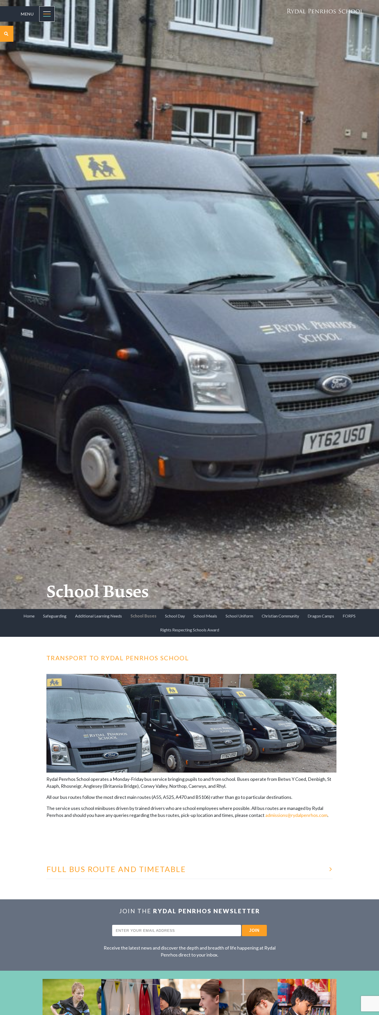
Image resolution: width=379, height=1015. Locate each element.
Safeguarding (55, 615)
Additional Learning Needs (98, 615)
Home (29, 615)
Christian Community (280, 615)
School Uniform (239, 615)
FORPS (349, 615)
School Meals (205, 615)
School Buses (143, 615)
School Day (175, 615)
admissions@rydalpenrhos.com (296, 815)
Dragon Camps (321, 615)
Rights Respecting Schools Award (189, 629)
